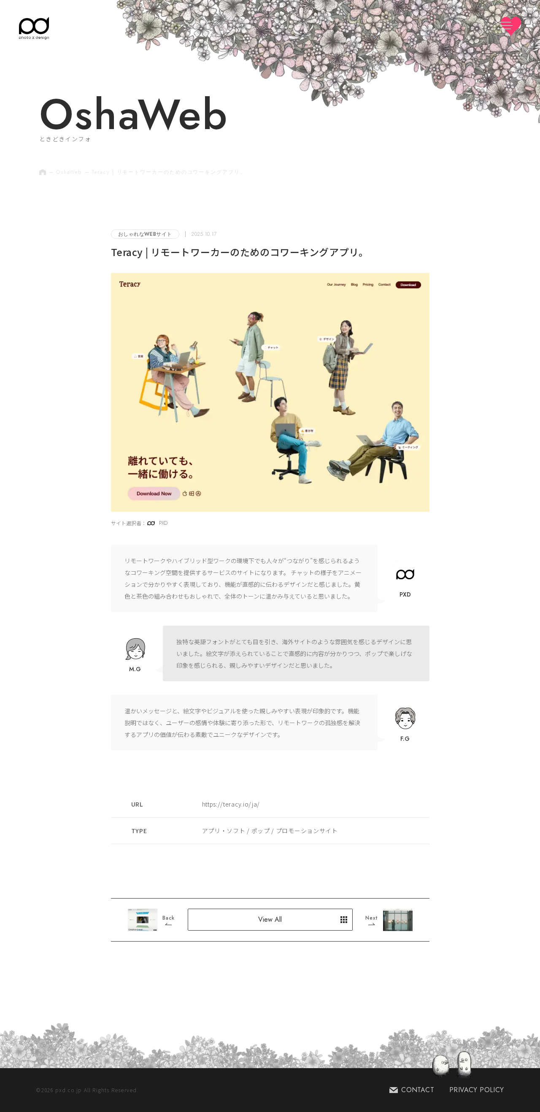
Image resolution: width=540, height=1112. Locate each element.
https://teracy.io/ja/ (231, 804)
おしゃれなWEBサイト (145, 234)
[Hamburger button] (511, 26)
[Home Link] (34, 28)
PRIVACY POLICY (476, 1090)
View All (270, 919)
